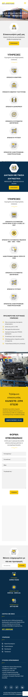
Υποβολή (14, 492)
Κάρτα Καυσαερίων (9, 643)
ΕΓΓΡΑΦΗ (21, 565)
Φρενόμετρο (7, 649)
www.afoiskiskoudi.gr (14, 674)
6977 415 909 (11, 670)
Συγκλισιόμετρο (8, 646)
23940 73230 (12, 668)
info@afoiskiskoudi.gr (12, 672)
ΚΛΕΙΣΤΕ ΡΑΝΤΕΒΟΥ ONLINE (14, 420)
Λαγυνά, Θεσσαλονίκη (15, 666)
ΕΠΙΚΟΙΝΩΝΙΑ (14, 43)
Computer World (20, 694)
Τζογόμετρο (7, 651)
